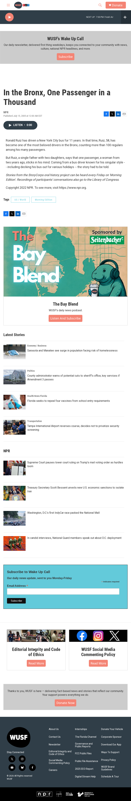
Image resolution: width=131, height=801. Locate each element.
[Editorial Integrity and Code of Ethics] (36, 636)
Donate (117, 5)
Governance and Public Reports (84, 745)
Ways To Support (110, 752)
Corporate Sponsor (111, 737)
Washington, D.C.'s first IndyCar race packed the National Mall (63, 512)
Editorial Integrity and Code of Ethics (36, 652)
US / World (20, 199)
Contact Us (55, 737)
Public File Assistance (86, 761)
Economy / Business (36, 345)
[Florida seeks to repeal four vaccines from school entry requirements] (14, 402)
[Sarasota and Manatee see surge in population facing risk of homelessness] (14, 351)
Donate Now (65, 703)
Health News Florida (37, 396)
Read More (36, 663)
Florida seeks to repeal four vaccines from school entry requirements (68, 400)
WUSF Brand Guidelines (107, 768)
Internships (81, 729)
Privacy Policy (108, 760)
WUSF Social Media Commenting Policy (98, 652)
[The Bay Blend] (65, 262)
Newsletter (55, 744)
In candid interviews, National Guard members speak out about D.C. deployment (74, 538)
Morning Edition (43, 199)
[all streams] (126, 17)
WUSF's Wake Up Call (65, 38)
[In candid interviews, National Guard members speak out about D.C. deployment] (14, 543)
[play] (9, 17)
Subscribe (66, 57)
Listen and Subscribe (65, 318)
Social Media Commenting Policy (59, 761)
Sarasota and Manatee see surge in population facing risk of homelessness (72, 350)
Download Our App (111, 744)
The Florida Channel (85, 737)
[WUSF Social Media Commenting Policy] (98, 636)
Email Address (17, 586)
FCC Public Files (83, 753)
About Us (54, 729)
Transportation (34, 421)
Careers (53, 770)
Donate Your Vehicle (112, 729)
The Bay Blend (65, 304)
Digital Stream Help (85, 776)
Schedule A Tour (110, 776)
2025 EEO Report (84, 769)
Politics (31, 370)
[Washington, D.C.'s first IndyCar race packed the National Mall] (14, 518)
